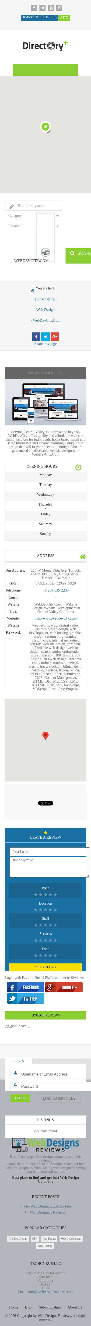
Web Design (45, 310)
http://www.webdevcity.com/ (56, 618)
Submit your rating (45, 373)
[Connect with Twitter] (25, 1002)
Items (51, 299)
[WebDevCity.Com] (45, 402)
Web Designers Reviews (48, 1212)
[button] (45, 127)
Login (18, 1061)
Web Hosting (45, 1246)
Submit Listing (50, 1307)
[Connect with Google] (64, 991)
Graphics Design (18, 1238)
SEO (35, 1238)
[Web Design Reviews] (45, 47)
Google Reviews (46, 1015)
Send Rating (45, 967)
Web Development (71, 1238)
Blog (28, 1307)
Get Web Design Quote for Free (47, 1206)
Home (39, 299)
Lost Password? (59, 1098)
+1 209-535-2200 (56, 590)
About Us (74, 1307)
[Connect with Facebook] (26, 991)
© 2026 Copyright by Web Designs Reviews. (38, 1316)
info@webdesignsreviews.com (51, 1292)
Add (64, 18)
